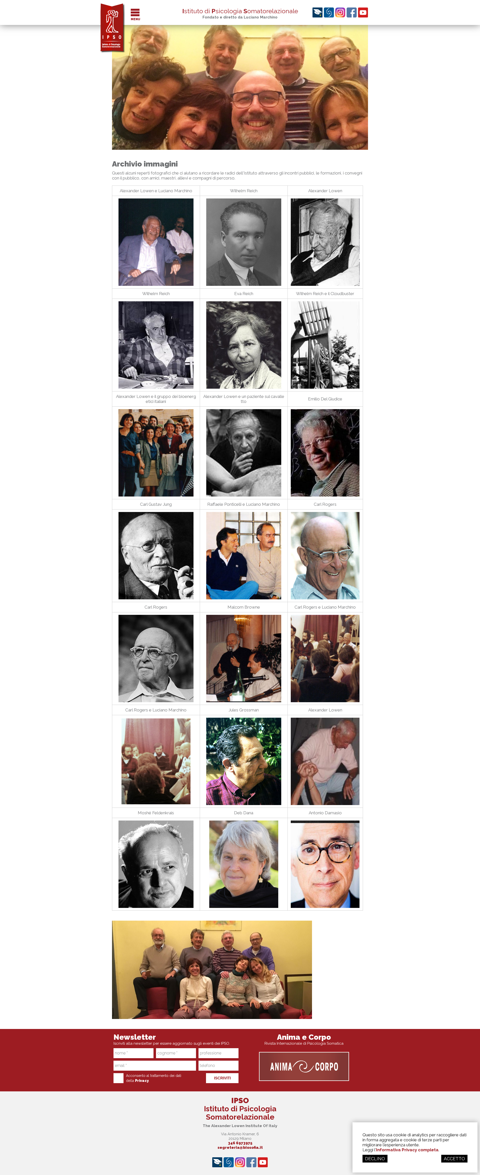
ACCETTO (454, 1158)
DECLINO (375, 1158)
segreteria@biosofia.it (240, 1147)
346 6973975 (240, 1143)
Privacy (142, 1081)
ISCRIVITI (222, 1078)
